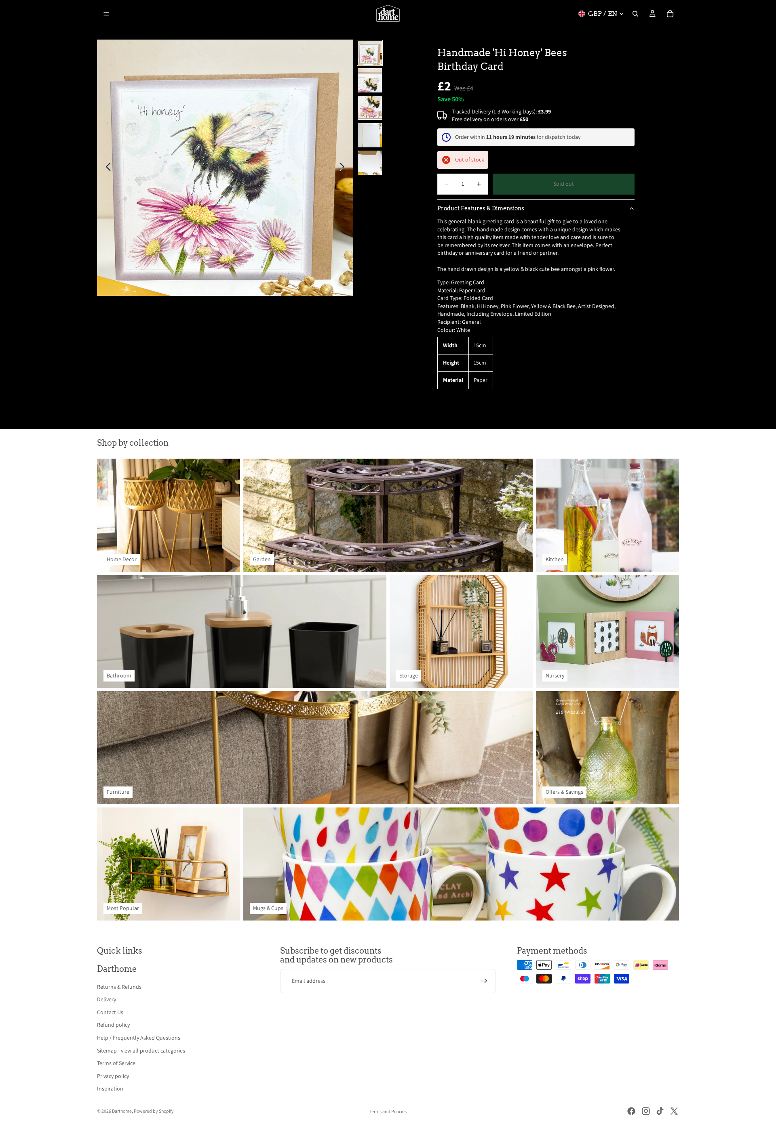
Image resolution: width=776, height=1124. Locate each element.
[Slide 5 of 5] (370, 163)
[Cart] (670, 14)
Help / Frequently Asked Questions (138, 1037)
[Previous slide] (106, 168)
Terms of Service (116, 1063)
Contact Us (110, 1012)
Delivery (106, 999)
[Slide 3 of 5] (370, 108)
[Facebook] (631, 1111)
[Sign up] (483, 981)
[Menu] (106, 13)
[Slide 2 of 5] (370, 80)
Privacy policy (113, 1076)
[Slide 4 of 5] (370, 135)
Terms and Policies (388, 1111)
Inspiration (110, 1088)
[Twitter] (674, 1111)
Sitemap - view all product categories (141, 1050)
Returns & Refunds (119, 986)
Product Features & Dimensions (480, 208)
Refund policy (113, 1024)
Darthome (122, 1111)
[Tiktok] (660, 1111)
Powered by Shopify (154, 1111)
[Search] (635, 14)
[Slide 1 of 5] (370, 53)
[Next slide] (344, 168)
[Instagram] (646, 1111)
